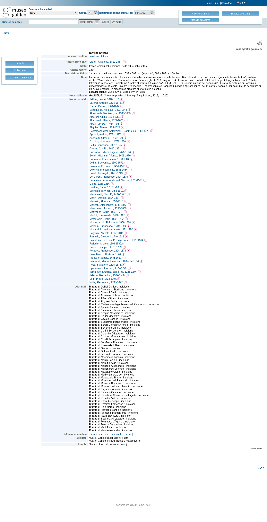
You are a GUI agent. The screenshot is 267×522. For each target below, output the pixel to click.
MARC (260, 468)
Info (217, 3)
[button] (93, 13)
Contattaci (226, 3)
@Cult (133, 504)
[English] (238, 3)
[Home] (14, 12)
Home (208, 3)
